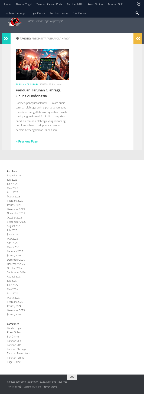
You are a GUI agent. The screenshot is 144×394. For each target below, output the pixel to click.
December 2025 (16, 209)
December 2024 (16, 259)
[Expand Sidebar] (6, 38)
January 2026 (14, 205)
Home (7, 4)
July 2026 (12, 179)
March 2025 (13, 247)
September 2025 (16, 221)
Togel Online (37, 13)
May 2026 (12, 188)
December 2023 (16, 310)
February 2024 (15, 301)
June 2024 (12, 285)
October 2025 (14, 217)
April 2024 (12, 293)
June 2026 (12, 184)
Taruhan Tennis (59, 13)
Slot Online (79, 13)
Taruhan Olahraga (14, 13)
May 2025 (12, 238)
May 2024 (12, 289)
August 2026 (14, 175)
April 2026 (12, 192)
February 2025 (15, 251)
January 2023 (14, 314)
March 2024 (13, 297)
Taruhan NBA (75, 4)
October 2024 (14, 268)
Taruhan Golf (115, 4)
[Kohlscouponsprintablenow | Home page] (15, 21)
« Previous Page (27, 141)
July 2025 (12, 230)
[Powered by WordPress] (20, 387)
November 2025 (16, 213)
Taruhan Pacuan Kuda (49, 4)
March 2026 (13, 196)
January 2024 (14, 306)
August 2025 (14, 226)
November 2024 (16, 264)
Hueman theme (49, 386)
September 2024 (16, 272)
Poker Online (95, 4)
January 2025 (14, 255)
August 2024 (14, 276)
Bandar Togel (24, 4)
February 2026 (15, 200)
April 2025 (12, 242)
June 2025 (12, 234)
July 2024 (12, 280)
